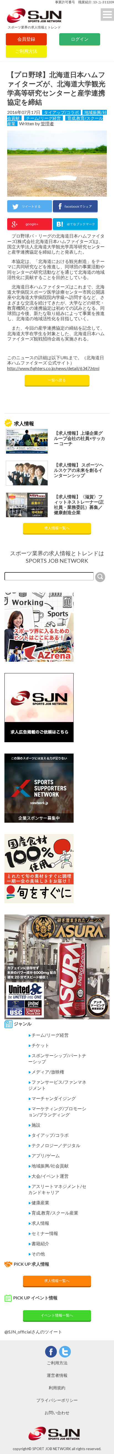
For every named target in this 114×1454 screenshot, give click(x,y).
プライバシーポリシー (57, 1400)
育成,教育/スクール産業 (53, 1212)
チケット (38, 1045)
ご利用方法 (26, 51)
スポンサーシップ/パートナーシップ (57, 1058)
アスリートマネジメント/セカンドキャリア (57, 1189)
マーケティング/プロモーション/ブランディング (57, 1111)
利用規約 (57, 1387)
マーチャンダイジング (52, 1098)
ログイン (80, 38)
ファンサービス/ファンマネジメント (57, 1085)
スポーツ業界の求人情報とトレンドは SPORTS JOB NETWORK (57, 557)
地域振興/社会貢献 (48, 1165)
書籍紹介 (38, 1243)
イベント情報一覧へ (57, 1315)
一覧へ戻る (57, 380)
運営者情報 (57, 1375)
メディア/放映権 (46, 1071)
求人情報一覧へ (56, 528)
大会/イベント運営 (48, 1176)
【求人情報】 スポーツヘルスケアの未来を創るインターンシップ (78, 470)
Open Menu (107, 14)
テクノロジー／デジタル (54, 1145)
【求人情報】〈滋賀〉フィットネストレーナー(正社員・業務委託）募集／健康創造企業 (79, 504)
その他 (36, 1253)
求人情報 (38, 1223)
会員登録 (26, 38)
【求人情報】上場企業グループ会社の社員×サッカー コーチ (79, 438)
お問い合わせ (57, 1412)
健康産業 (38, 1202)
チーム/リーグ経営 (43, 118)
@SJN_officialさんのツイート (33, 1331)
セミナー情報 (43, 1233)
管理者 (47, 123)
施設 (34, 1124)
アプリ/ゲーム (44, 1155)
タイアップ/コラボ (61, 112)
